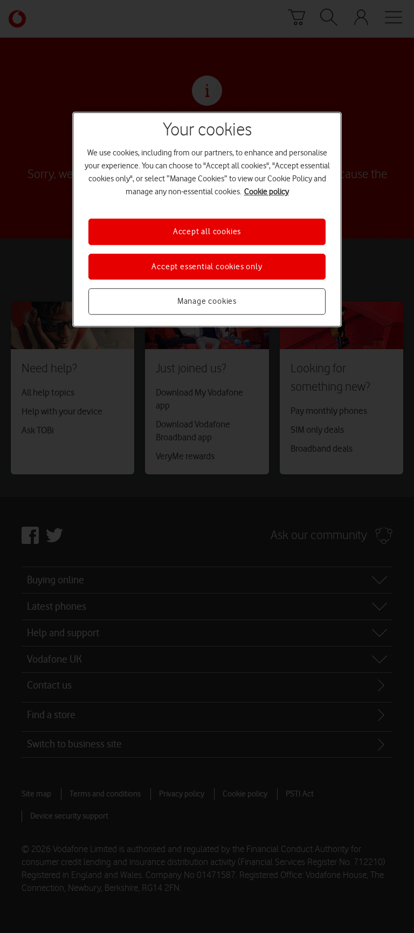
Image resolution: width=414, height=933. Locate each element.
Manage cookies (207, 301)
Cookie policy (266, 192)
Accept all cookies (207, 232)
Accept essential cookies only (206, 266)
